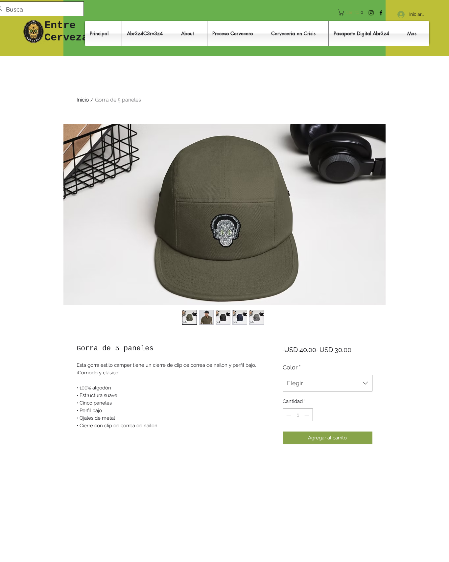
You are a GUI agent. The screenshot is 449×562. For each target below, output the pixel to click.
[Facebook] (381, 13)
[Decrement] (288, 415)
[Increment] (307, 415)
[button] (353, 12)
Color (292, 367)
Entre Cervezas (69, 31)
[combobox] (327, 383)
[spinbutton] (297, 415)
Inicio (83, 100)
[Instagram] (371, 13)
